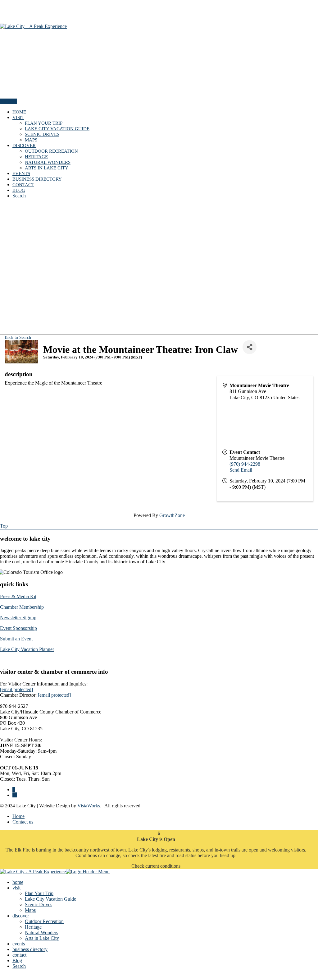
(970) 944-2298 (244, 464)
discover (24, 145)
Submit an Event (16, 638)
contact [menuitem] (19, 955)
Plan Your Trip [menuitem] (39, 893)
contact (23, 184)
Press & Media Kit (18, 596)
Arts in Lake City (46, 167)
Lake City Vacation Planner (27, 649)
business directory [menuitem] (30, 949)
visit (18, 117)
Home (18, 816)
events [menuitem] (18, 943)
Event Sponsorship (18, 628)
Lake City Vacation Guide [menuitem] (50, 899)
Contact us (22, 821)
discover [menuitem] (20, 915)
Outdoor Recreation (51, 151)
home (19, 111)
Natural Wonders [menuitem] (41, 932)
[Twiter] (14, 795)
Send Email (240, 470)
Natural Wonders (47, 162)
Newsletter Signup (18, 617)
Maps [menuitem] (30, 910)
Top (4, 526)
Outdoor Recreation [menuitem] (44, 921)
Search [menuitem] (19, 966)
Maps (31, 139)
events (21, 173)
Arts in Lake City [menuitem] (42, 938)
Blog (18, 190)
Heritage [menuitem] (33, 927)
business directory (37, 179)
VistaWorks (88, 805)
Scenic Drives (42, 134)
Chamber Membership (22, 607)
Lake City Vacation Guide (57, 128)
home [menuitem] (17, 882)
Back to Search (18, 337)
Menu (6, 101)
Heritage (36, 156)
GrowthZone (172, 515)
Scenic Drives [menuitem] (38, 904)
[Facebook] (13, 789)
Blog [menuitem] (17, 960)
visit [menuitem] (16, 887)
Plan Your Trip (43, 123)
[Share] (250, 347)
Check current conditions (155, 866)
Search (19, 195)
